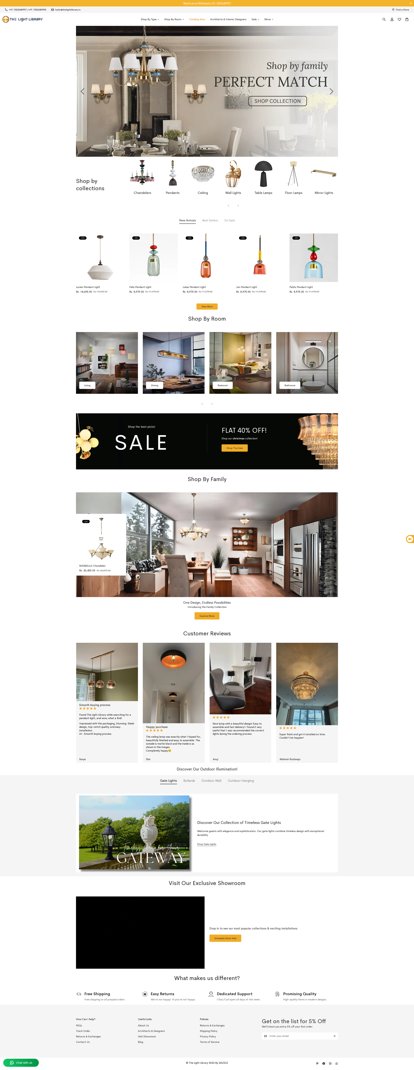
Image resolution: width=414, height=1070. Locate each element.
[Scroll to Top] (407, 1052)
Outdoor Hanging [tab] (241, 781)
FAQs (79, 1025)
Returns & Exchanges (88, 1036)
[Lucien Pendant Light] (100, 257)
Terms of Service (209, 1042)
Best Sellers (210, 220)
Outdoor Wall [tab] (211, 781)
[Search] (384, 19)
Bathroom (289, 385)
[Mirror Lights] (324, 174)
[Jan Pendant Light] (260, 257)
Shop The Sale (235, 448)
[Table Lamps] (264, 174)
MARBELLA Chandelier (92, 565)
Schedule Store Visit (225, 938)
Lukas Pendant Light (194, 287)
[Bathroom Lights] (307, 363)
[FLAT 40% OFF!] (207, 441)
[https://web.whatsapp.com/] (336, 1063)
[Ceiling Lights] (203, 174)
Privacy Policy (208, 1036)
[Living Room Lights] (107, 363)
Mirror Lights (324, 193)
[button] (407, 19)
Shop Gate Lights (206, 844)
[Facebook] (323, 1063)
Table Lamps (263, 193)
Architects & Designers (151, 1031)
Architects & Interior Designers (228, 19)
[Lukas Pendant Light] (207, 257)
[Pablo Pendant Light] (313, 257)
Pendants (173, 193)
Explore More (207, 615)
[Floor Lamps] (294, 174)
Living (87, 385)
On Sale (229, 220)
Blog (140, 1042)
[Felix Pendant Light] (153, 257)
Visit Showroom (147, 1036)
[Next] (331, 91)
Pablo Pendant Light (301, 287)
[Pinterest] (317, 1063)
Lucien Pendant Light (88, 287)
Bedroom (223, 385)
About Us (143, 1025)
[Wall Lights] (233, 174)
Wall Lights (233, 193)
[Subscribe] (334, 1036)
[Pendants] (173, 174)
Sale (254, 19)
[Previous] (82, 91)
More (267, 19)
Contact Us (83, 1042)
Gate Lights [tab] (168, 781)
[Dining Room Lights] (174, 363)
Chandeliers (142, 193)
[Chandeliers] (142, 174)
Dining (154, 385)
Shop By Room (172, 19)
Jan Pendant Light (246, 287)
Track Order (83, 1031)
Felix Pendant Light (140, 287)
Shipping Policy (208, 1031)
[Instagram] (330, 1063)
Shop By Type (149, 19)
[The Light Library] (22, 19)
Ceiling (203, 193)
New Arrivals (187, 220)
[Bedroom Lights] (240, 363)
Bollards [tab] (189, 781)
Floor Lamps (293, 193)
